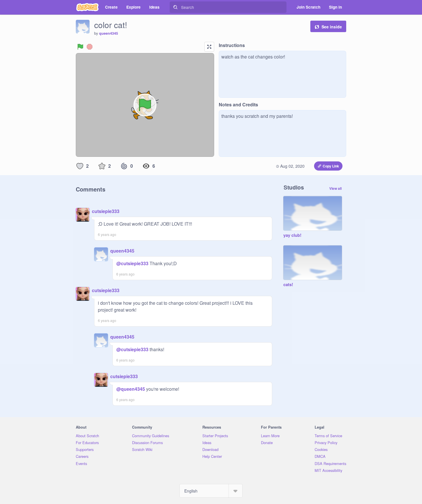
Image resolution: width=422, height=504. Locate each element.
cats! (288, 284)
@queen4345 (130, 389)
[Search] (175, 7)
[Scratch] (87, 7)
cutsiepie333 (105, 211)
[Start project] (80, 46)
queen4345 (108, 33)
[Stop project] (89, 46)
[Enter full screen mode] (209, 47)
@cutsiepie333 (132, 263)
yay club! (292, 235)
